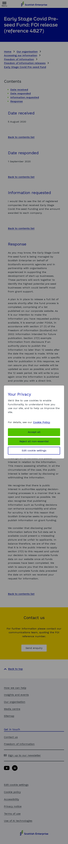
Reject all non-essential (34, 441)
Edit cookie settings (34, 450)
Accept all (34, 432)
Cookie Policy (41, 422)
